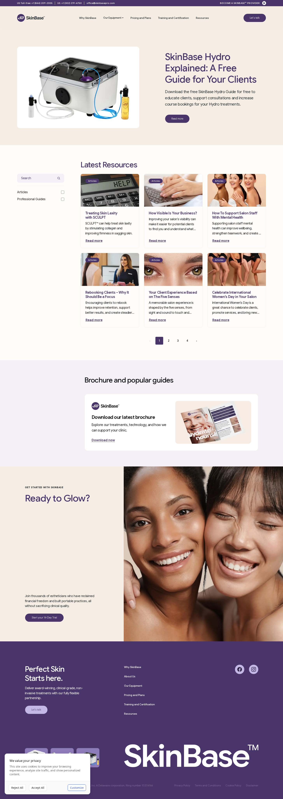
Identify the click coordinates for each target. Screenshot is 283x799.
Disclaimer (252, 785)
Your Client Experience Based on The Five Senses (173, 294)
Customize (77, 787)
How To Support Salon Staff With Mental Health (235, 215)
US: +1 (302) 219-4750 (69, 3)
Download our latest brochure (123, 417)
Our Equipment (112, 17)
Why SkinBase (87, 18)
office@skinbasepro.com (101, 3)
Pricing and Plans (141, 18)
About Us (129, 676)
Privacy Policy (182, 785)
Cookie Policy (233, 785)
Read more (94, 241)
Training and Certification (173, 18)
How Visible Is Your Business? (173, 213)
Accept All (38, 787)
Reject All (17, 787)
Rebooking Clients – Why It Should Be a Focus (107, 294)
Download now (103, 440)
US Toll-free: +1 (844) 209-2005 (35, 3)
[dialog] (47, 774)
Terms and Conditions (208, 785)
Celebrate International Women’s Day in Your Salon (234, 294)
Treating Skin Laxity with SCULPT (101, 215)
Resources (202, 18)
